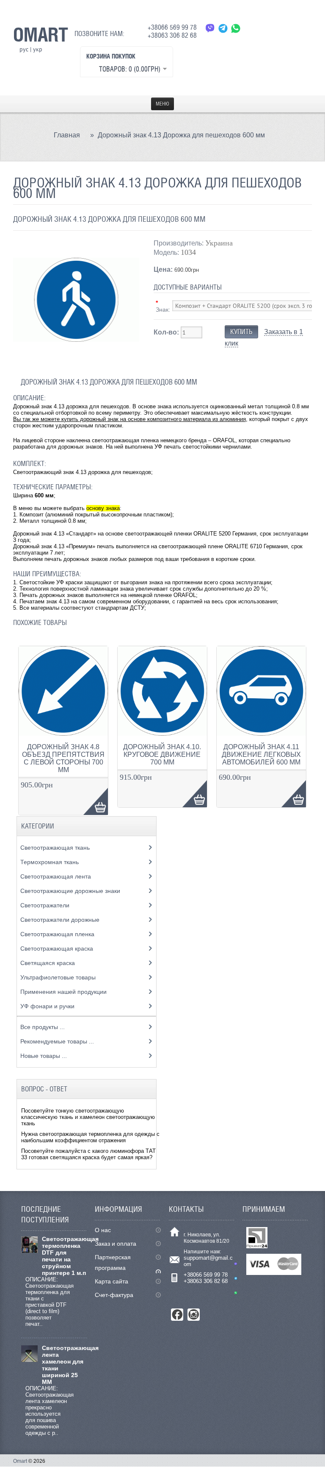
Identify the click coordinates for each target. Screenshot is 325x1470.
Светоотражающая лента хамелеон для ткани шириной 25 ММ (64, 1364)
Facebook (177, 1314)
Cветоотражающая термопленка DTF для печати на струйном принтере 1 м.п (64, 1256)
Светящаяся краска (48, 963)
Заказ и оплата (115, 1243)
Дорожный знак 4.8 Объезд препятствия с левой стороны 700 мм (63, 758)
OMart (40, 34)
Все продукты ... (42, 1027)
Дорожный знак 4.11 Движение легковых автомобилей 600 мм (261, 754)
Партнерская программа (113, 1262)
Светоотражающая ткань (55, 847)
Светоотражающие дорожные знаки (71, 890)
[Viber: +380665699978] (210, 28)
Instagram (193, 1314)
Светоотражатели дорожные (60, 919)
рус (23, 49)
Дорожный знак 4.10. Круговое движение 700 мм (162, 754)
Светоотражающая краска (57, 948)
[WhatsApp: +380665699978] (235, 28)
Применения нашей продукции (64, 991)
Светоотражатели (45, 905)
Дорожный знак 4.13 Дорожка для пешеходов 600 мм (181, 135)
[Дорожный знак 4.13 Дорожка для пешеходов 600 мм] (76, 361)
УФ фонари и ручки (48, 1006)
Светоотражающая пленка (58, 934)
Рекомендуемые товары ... (57, 1041)
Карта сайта (111, 1281)
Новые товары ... (43, 1055)
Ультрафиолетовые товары (58, 977)
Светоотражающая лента (56, 876)
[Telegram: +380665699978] (223, 28)
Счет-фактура (114, 1294)
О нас (103, 1230)
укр (37, 49)
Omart (20, 1461)
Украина (219, 243)
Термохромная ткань (50, 862)
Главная (67, 135)
